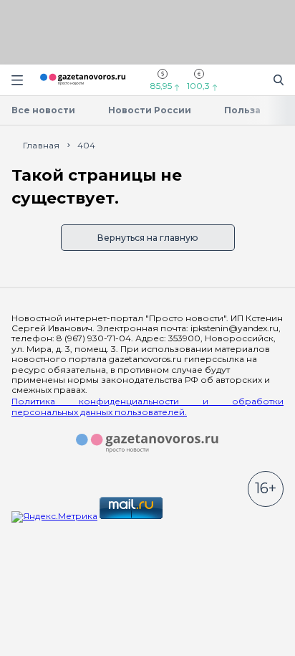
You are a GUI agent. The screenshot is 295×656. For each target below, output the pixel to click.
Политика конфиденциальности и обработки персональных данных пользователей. (147, 406)
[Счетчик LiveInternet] (196, 515)
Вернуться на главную (147, 237)
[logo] (147, 444)
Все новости (43, 110)
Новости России (149, 110)
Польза (242, 110)
